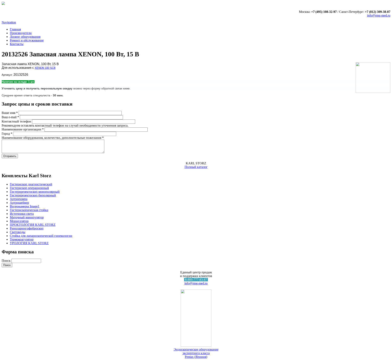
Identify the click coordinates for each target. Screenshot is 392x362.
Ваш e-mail (10, 117)
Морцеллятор (19, 221)
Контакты (16, 44)
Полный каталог (196, 167)
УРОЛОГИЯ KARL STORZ (29, 243)
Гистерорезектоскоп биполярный (33, 195)
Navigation (9, 22)
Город (7, 133)
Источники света (22, 213)
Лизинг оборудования (25, 36)
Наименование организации (23, 129)
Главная (15, 29)
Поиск (6, 260)
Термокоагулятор (21, 239)
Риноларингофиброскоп (26, 228)
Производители (21, 33)
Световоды (17, 232)
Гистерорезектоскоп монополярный (35, 191)
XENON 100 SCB (45, 67)
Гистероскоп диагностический (31, 184)
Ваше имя (10, 113)
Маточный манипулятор (27, 217)
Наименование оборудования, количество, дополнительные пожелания (53, 137)
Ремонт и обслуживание (27, 40)
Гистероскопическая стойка (29, 210)
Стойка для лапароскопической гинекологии (41, 235)
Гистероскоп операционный (29, 188)
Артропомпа (18, 199)
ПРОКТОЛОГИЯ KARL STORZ (33, 224)
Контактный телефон (17, 121)
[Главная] (3, 4)
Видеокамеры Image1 (24, 206)
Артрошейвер (19, 202)
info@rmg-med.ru (378, 15)
